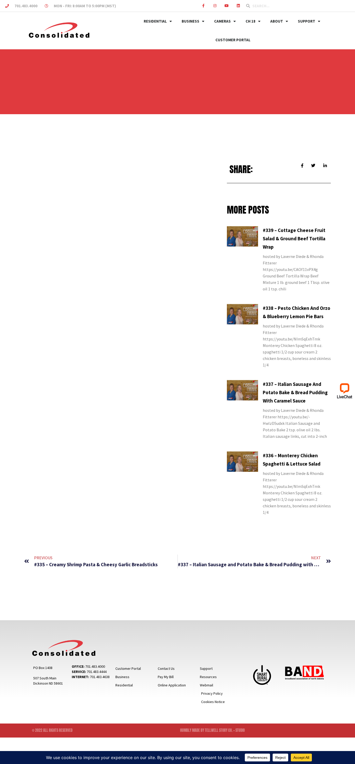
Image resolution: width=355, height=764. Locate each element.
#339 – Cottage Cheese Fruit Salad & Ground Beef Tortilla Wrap (294, 238)
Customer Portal (233, 39)
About (276, 21)
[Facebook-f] (203, 6)
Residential (155, 21)
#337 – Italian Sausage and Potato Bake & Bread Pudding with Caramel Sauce (295, 392)
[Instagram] (215, 6)
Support (306, 21)
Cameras (222, 21)
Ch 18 (250, 21)
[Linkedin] (238, 6)
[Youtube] (226, 6)
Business (190, 21)
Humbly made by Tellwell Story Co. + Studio (212, 730)
